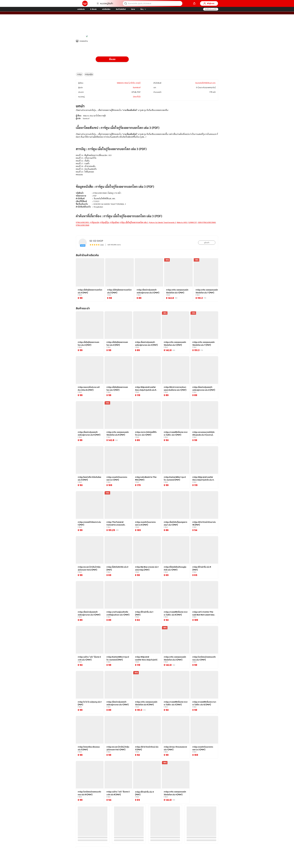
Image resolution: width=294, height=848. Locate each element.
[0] (194, 3)
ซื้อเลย (112, 59)
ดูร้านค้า (206, 242)
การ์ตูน (79, 74)
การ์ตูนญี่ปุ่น (89, 74)
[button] (210, 9)
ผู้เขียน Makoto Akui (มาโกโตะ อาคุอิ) (110, 26)
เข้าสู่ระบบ (210, 3)
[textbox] (147, 170)
